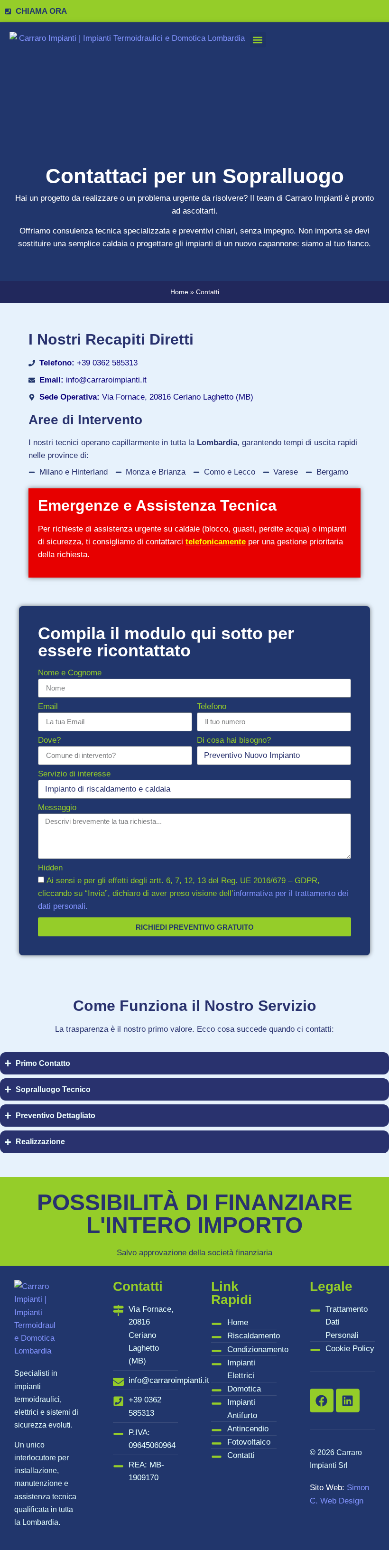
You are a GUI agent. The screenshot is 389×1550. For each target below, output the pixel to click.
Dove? (49, 740)
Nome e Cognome (70, 673)
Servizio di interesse (74, 774)
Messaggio (57, 807)
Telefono (211, 706)
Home (179, 292)
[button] (258, 39)
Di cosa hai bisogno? (234, 740)
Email (48, 706)
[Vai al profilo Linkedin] (348, 1400)
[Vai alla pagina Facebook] (321, 1400)
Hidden (50, 868)
